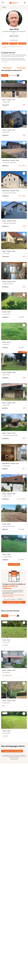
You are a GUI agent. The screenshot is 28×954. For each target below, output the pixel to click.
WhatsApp (22, 43)
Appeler (6, 43)
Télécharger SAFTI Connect (14, 602)
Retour (4, 7)
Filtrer (5, 75)
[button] (14, 89)
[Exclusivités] (17, 75)
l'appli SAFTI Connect (8, 593)
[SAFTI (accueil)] (14, 3)
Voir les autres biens (14, 564)
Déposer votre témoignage (13, 751)
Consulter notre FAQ (14, 758)
